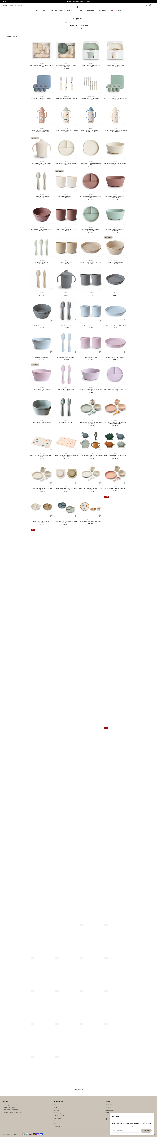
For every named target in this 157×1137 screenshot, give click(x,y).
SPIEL (80, 10)
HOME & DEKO (90, 10)
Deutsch (17, 5)
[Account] (146, 5)
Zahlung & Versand (59, 1115)
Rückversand (57, 1118)
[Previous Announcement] (55, 2)
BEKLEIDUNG (70, 10)
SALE (112, 10)
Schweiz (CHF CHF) (8, 5)
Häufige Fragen (58, 1113)
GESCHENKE (102, 10)
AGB (55, 1123)
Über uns (56, 1110)
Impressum (57, 1126)
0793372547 (108, 1107)
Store (55, 1107)
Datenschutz (57, 1121)
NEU (37, 10)
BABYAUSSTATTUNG (57, 10)
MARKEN (118, 10)
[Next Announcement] (102, 2)
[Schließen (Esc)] (152, 1115)
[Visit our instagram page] (5, 1)
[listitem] (78, 1)
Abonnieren (146, 1130)
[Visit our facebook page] (3, 1)
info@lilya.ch (108, 1105)
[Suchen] (154, 5)
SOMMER (43, 10)
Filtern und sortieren (11, 36)
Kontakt (56, 1105)
